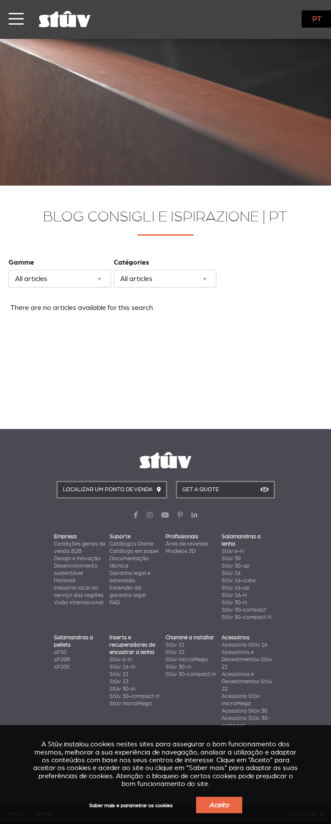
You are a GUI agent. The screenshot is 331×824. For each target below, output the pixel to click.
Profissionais (182, 537)
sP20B (62, 660)
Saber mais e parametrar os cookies (131, 805)
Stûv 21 (118, 674)
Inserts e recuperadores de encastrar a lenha (132, 645)
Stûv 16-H (234, 595)
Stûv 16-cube (239, 581)
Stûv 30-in (122, 689)
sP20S (62, 667)
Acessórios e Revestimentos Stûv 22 (247, 681)
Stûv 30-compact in (134, 696)
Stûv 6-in (120, 660)
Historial (64, 581)
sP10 (60, 652)
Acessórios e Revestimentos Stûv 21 (247, 659)
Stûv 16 (231, 573)
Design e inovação (77, 559)
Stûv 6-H (233, 551)
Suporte (120, 537)
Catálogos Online (131, 544)
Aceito (219, 805)
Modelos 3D (181, 551)
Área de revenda (187, 544)
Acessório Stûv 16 (244, 645)
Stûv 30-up (236, 566)
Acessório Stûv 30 (244, 711)
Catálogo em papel (134, 551)
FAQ (114, 603)
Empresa (65, 537)
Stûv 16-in (122, 667)
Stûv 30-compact (244, 610)
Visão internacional (78, 603)
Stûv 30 (231, 559)
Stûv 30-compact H (247, 617)
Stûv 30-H (234, 603)
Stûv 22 (118, 682)
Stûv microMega (130, 704)
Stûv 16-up (236, 588)
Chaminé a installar (190, 638)
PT (317, 19)
